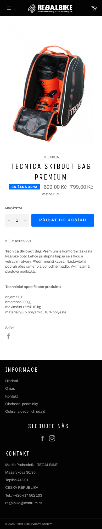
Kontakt (11, 396)
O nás (10, 388)
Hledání (11, 381)
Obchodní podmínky (21, 404)
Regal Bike (22, 523)
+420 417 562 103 (27, 495)
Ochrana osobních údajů (25, 411)
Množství (13, 208)
